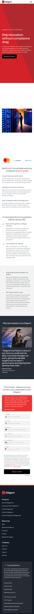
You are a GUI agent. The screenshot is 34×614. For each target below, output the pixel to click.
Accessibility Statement (11, 609)
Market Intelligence (7, 512)
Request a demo (9, 56)
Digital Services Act (10, 592)
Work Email (8, 427)
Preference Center (10, 463)
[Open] (28, 449)
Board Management (8, 502)
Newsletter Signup (7, 537)
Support (4, 552)
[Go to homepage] (8, 492)
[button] (31, 2)
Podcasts (5, 530)
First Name (7, 414)
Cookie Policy (8, 589)
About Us (4, 546)
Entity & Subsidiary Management (11, 515)
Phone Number (8, 433)
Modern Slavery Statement (12, 606)
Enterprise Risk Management (10, 506)
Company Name (9, 440)
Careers (4, 549)
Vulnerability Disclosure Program (13, 603)
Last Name (7, 420)
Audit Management (7, 509)
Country (7, 446)
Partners (4, 555)
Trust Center (7, 600)
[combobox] (17, 449)
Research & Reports (8, 527)
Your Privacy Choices (10, 597)
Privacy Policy (8, 583)
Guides (4, 533)
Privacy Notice (17, 466)
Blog (3, 524)
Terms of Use (8, 586)
